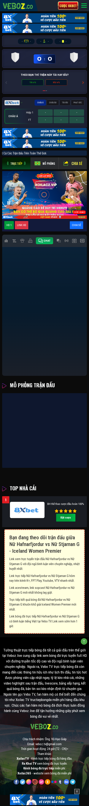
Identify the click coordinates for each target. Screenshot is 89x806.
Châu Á (40, 103)
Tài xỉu (65, 103)
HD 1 (9, 225)
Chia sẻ (77, 163)
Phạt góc (77, 103)
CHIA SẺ (76, 225)
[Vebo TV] (18, 5)
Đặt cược (65, 517)
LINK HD (21, 225)
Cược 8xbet (68, 5)
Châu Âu (52, 103)
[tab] (16, 163)
